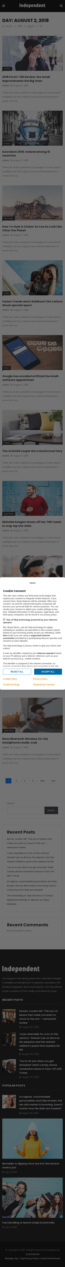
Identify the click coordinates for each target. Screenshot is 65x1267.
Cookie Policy (10, 678)
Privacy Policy (40, 678)
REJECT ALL (17, 671)
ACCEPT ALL (48, 671)
